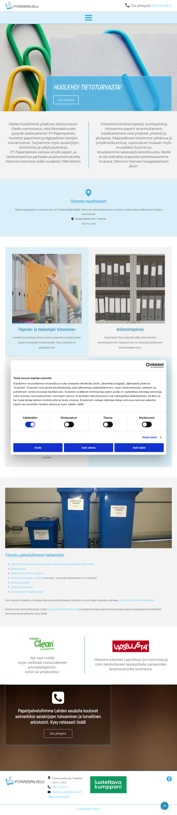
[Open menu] (88, 17)
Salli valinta (88, 447)
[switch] (69, 424)
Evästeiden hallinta (88, 809)
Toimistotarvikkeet (22, 587)
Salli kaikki (139, 447)
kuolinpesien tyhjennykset (62, 609)
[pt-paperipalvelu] (47, 289)
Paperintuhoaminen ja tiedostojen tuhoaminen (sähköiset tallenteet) (52, 564)
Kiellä (38, 447)
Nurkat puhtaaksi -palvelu (27, 578)
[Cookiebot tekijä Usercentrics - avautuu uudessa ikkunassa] (148, 365)
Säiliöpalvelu (18, 568)
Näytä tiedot (149, 437)
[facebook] (169, 779)
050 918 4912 (161, 5)
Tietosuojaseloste (58, 796)
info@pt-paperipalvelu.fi (66, 792)
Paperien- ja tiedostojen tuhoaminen (46, 329)
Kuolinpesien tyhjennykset (27, 591)
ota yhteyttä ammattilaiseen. (137, 600)
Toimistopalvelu (20, 582)
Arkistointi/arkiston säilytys (27, 573)
